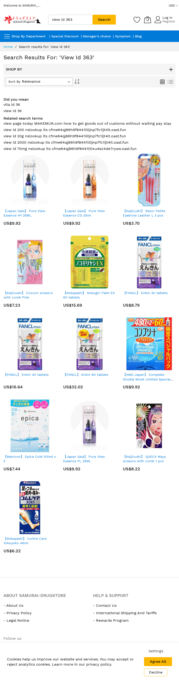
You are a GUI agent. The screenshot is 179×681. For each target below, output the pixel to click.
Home (8, 47)
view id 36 (12, 111)
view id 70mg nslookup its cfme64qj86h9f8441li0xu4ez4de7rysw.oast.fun (70, 148)
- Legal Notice (16, 620)
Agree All (158, 661)
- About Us (13, 605)
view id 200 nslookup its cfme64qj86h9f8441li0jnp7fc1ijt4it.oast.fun (64, 130)
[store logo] (22, 19)
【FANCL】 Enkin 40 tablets (25, 374)
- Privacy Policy (17, 613)
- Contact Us (105, 605)
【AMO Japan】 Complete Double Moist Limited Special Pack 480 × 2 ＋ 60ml (146, 379)
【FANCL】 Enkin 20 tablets (145, 293)
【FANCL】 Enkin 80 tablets (85, 374)
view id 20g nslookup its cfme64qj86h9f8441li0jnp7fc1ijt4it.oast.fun (64, 136)
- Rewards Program (111, 620)
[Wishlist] (137, 20)
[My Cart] (147, 20)
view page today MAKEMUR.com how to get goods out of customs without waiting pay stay (87, 123)
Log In (167, 17)
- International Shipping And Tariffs (125, 613)
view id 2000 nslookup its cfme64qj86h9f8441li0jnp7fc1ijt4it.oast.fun (65, 142)
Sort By (14, 81)
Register (169, 21)
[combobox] (70, 20)
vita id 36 (11, 104)
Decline (155, 672)
